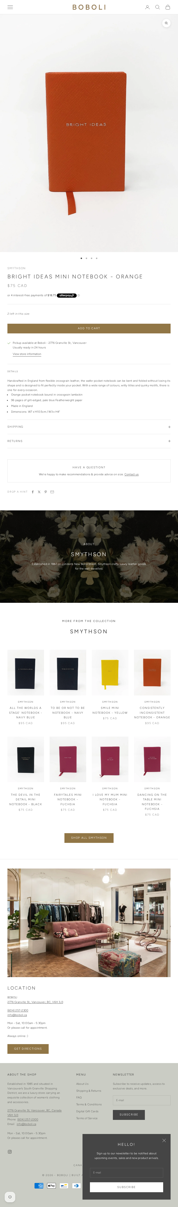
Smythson (16, 268)
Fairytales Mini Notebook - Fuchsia (68, 799)
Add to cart (89, 328)
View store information (27, 354)
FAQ (79, 1097)
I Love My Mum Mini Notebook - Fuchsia (110, 799)
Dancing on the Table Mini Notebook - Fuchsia (152, 802)
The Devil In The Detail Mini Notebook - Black (25, 799)
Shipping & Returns (88, 1090)
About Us (82, 1083)
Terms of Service (87, 1118)
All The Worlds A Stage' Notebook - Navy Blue (26, 712)
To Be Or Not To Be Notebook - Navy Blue (68, 712)
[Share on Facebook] (33, 492)
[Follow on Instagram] (9, 1151)
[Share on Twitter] (39, 492)
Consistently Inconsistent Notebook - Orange (152, 712)
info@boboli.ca (17, 1015)
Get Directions (28, 1048)
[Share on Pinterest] (46, 492)
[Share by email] (52, 492)
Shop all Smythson (89, 837)
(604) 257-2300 (17, 1010)
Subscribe (126, 1187)
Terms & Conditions (89, 1104)
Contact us (131, 474)
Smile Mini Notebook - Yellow (110, 710)
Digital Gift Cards (87, 1111)
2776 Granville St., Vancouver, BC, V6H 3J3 (35, 1002)
